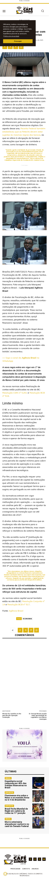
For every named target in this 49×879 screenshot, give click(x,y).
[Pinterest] (15, 46)
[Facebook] (4, 46)
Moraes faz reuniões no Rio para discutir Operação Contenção (11, 715)
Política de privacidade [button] (11, 36)
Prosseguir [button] (18, 41)
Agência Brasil (16, 610)
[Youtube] (44, 859)
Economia (27, 619)
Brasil (8, 778)
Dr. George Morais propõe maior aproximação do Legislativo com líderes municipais (38, 716)
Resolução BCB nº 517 (18, 604)
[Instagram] (35, 859)
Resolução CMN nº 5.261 (14, 392)
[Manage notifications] (5, 874)
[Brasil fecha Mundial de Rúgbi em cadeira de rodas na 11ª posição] (38, 809)
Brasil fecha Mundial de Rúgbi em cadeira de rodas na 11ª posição (16, 811)
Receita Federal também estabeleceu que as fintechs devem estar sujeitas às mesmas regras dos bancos (23, 131)
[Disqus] (24, 672)
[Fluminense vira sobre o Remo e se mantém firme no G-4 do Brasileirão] (38, 796)
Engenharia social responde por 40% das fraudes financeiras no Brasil (16, 784)
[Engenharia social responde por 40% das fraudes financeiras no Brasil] (38, 783)
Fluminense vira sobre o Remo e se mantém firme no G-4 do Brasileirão (17, 797)
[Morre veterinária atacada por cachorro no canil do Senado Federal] (38, 822)
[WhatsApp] (21, 46)
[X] (10, 46)
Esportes (9, 792)
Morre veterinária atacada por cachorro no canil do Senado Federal (17, 824)
